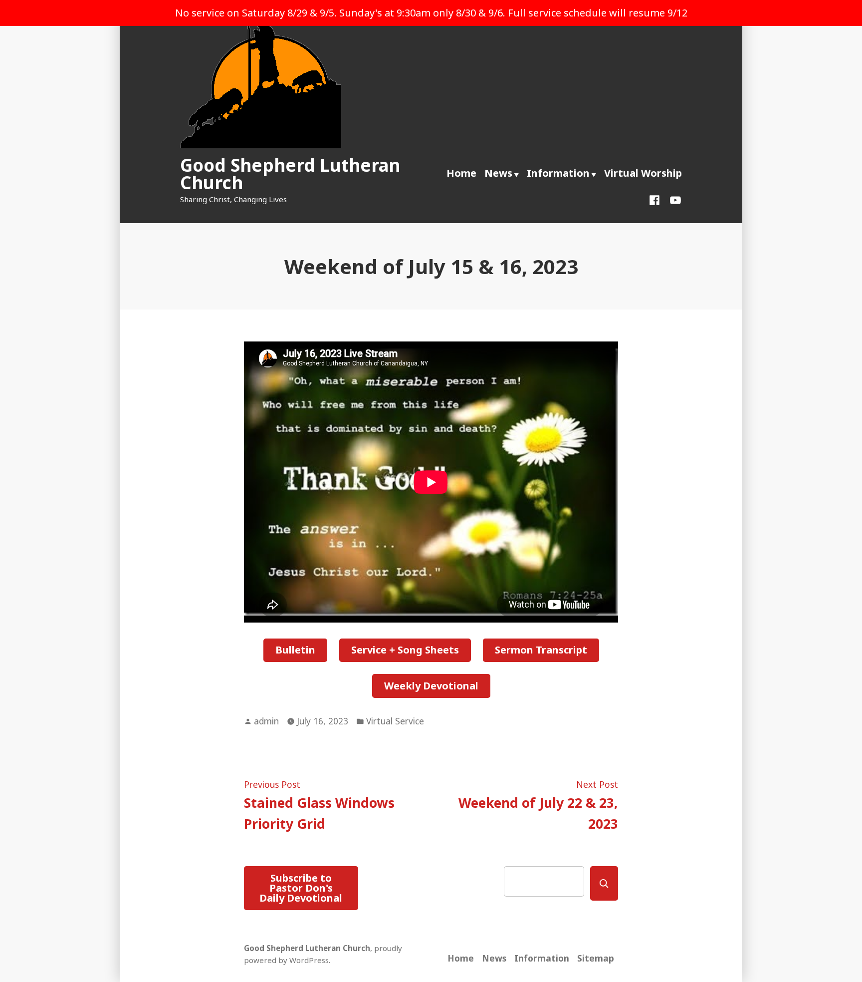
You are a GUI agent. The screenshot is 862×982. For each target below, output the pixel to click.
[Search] (604, 883)
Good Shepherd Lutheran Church (290, 173)
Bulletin (295, 649)
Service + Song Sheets (405, 649)
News (498, 173)
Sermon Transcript (541, 649)
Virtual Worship (643, 173)
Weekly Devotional (431, 685)
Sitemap (595, 958)
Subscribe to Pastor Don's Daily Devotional (300, 888)
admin (266, 721)
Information (558, 173)
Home (461, 173)
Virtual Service (395, 721)
